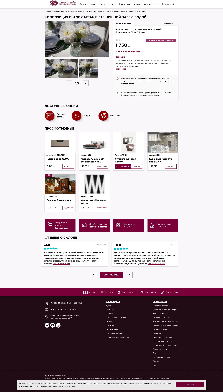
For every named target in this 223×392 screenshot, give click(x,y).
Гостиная (110, 309)
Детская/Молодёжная (116, 317)
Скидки (137, 4)
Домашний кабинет (114, 333)
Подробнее (68, 166)
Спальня (109, 313)
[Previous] (69, 83)
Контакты (166, 4)
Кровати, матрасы (161, 313)
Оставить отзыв (111, 275)
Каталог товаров (87, 4)
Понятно (190, 384)
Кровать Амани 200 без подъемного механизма (92, 162)
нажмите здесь (69, 386)
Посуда (156, 361)
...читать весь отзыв (61, 264)
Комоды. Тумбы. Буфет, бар (165, 321)
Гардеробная (112, 329)
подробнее (121, 69)
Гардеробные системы (163, 341)
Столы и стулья (160, 329)
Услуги (103, 4)
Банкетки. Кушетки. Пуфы (165, 309)
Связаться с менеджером (161, 40)
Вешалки (157, 333)
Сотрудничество (151, 4)
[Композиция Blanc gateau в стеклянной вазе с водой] (77, 39)
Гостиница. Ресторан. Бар (117, 337)
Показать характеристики (128, 51)
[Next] (86, 83)
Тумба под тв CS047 (58, 159)
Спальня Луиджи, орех (59, 200)
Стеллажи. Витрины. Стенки (165, 325)
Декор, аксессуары (77, 11)
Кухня (108, 306)
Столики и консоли (161, 317)
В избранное (167, 23)
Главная (48, 11)
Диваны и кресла (160, 306)
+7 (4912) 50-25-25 (57, 303)
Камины (156, 365)
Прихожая (110, 325)
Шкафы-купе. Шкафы (162, 337)
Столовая (110, 321)
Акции (112, 4)
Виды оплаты (124, 4)
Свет (155, 353)
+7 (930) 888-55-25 (74, 303)
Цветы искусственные (95, 11)
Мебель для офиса (161, 357)
